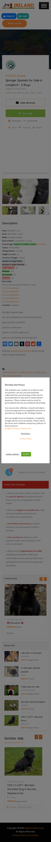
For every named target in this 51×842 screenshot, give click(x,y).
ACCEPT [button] (26, 454)
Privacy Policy (26, 438)
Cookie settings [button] (12, 454)
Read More (25, 433)
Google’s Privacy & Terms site (18, 428)
